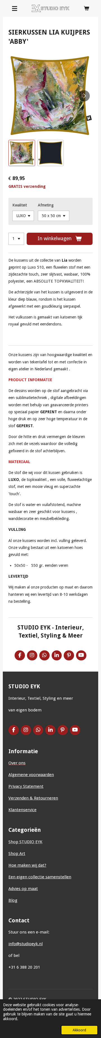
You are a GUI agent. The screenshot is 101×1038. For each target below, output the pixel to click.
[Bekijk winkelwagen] (86, 8)
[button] (21, 153)
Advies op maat (23, 888)
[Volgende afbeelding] (84, 95)
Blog (12, 900)
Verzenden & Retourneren (33, 798)
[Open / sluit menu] (14, 8)
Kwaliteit (19, 205)
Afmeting (46, 205)
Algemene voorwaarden (31, 774)
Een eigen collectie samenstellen (39, 876)
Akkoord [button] (79, 1030)
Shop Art (16, 853)
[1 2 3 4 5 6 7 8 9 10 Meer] (16, 239)
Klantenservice (22, 809)
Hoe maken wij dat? (27, 865)
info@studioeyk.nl (25, 943)
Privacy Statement (25, 786)
